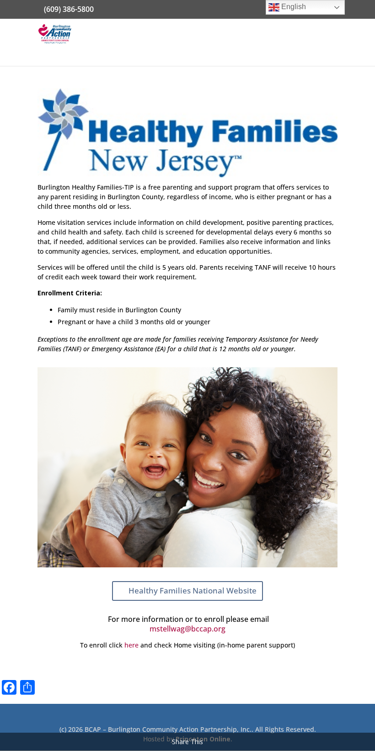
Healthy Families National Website (193, 590)
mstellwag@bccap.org (187, 629)
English (292, 7)
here (131, 645)
